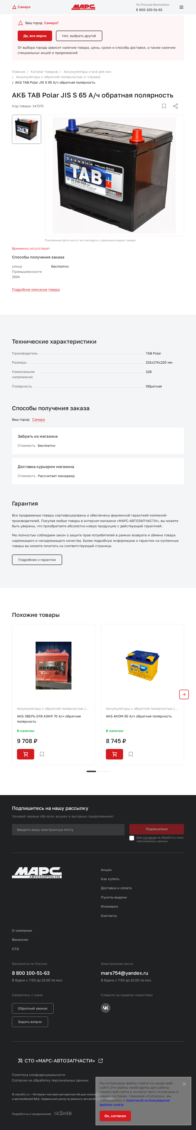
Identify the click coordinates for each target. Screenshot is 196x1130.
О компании (22, 930)
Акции (106, 870)
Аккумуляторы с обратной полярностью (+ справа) (52, 708)
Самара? (51, 23)
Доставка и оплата (116, 888)
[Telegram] (151, 112)
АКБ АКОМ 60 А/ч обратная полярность (139, 716)
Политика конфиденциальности (38, 1075)
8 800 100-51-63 (149, 10)
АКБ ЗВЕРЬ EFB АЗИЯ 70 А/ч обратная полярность (49, 718)
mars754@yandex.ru (124, 973)
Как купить (110, 879)
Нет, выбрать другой (79, 36)
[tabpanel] (53, 694)
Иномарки (109, 906)
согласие (149, 837)
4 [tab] (105, 771)
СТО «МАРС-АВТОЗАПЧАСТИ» (60, 1060)
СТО (15, 949)
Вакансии (20, 939)
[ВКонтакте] (158, 112)
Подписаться (157, 829)
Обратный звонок (33, 1008)
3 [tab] (102, 771)
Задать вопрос (30, 1022)
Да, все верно (34, 36)
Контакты (109, 916)
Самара (38, 419)
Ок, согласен (115, 1116)
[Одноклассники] (166, 112)
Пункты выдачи (114, 897)
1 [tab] (91, 771)
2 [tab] (98, 771)
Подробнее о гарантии (37, 560)
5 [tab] (108, 771)
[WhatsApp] (174, 112)
